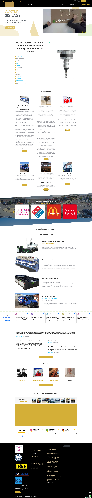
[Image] (24, 100)
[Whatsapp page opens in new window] (37, 468)
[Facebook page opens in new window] (74, 1)
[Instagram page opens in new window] (75, 1)
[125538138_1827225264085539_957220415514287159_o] (44, 400)
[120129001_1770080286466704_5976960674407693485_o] (53, 400)
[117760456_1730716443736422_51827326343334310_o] (63, 400)
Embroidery (18, 63)
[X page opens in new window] (77, 1)
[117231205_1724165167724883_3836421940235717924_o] (73, 400)
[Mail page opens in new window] (79, 1)
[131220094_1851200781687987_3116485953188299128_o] (34, 400)
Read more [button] (16, 322)
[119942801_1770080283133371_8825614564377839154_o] (58, 400)
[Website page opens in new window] (36, 468)
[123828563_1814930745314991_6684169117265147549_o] (48, 400)
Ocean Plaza (18, 350)
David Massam (51, 352)
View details (70, 380)
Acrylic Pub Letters (19, 80)
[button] (14, 212)
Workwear (18, 65)
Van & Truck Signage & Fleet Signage (50, 298)
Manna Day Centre (19, 336)
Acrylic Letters (18, 78)
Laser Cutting (18, 76)
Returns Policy (66, 446)
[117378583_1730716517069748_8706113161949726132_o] (68, 400)
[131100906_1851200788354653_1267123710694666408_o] (39, 400)
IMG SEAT (50, 342)
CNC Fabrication (19, 56)
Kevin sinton (70, 378)
